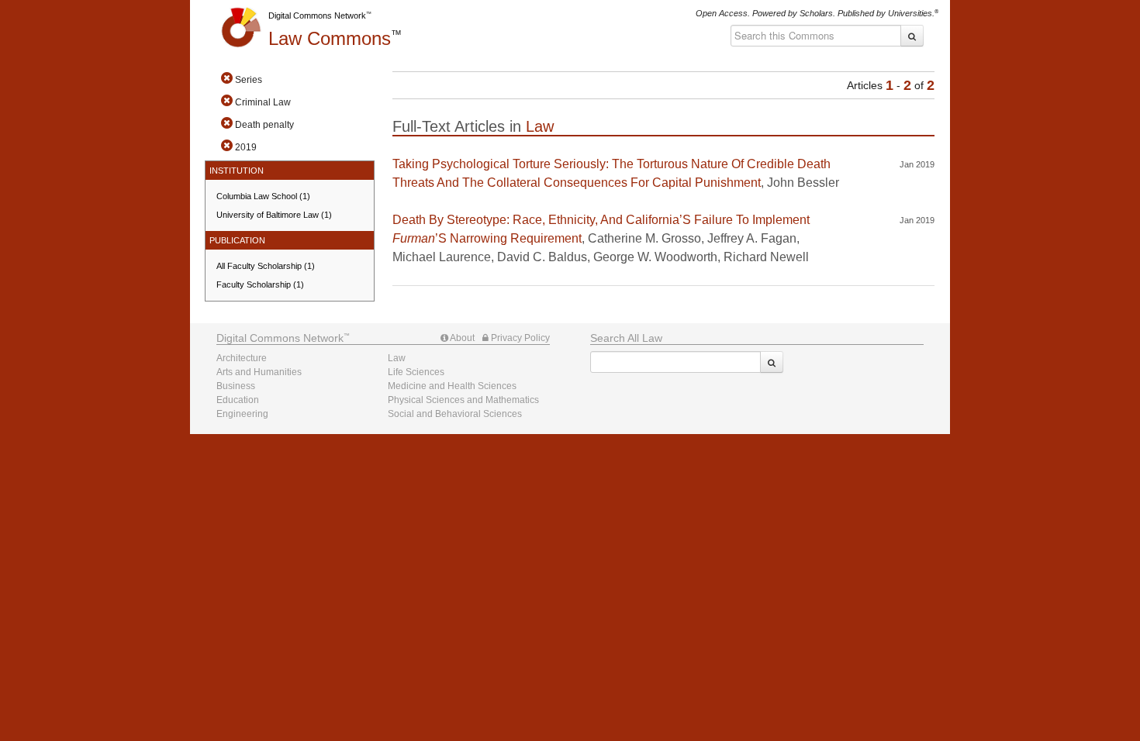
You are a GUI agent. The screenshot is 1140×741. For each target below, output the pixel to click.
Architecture (241, 358)
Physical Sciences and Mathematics (463, 400)
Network (280, 338)
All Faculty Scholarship (265, 266)
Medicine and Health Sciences (452, 386)
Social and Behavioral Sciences (455, 413)
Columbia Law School (263, 196)
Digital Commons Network (317, 15)
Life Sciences (416, 372)
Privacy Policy (519, 338)
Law (329, 38)
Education (237, 400)
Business (235, 386)
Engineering (242, 413)
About (461, 338)
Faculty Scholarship (260, 284)
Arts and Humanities (259, 372)
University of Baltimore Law (274, 214)
